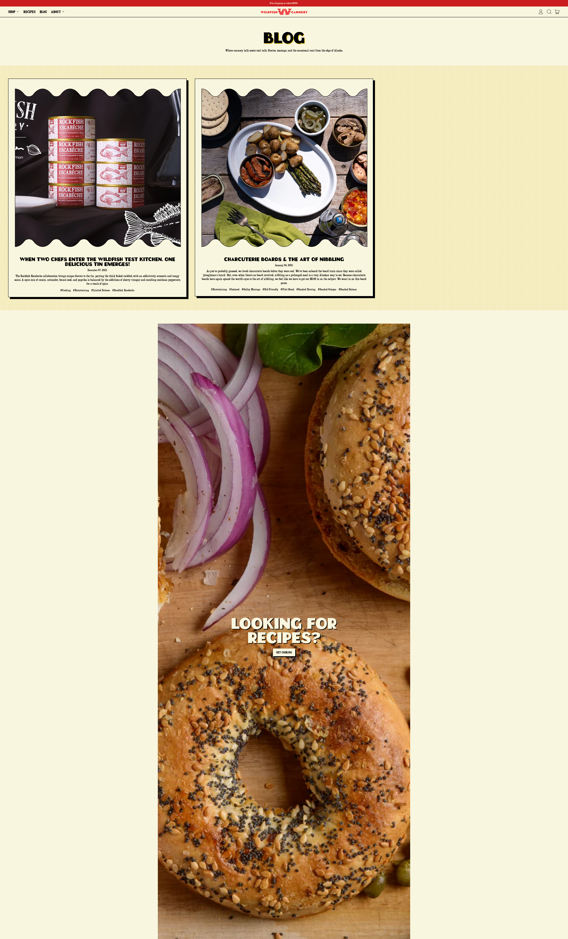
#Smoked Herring (306, 289)
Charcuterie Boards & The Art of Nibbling (284, 259)
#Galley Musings (251, 289)
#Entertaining (81, 290)
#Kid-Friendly (270, 289)
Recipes (29, 11)
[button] (549, 12)
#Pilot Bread (287, 289)
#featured (234, 289)
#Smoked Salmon (348, 289)
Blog (43, 11)
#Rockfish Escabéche (123, 290)
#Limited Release (100, 290)
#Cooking (65, 290)
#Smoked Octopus (327, 289)
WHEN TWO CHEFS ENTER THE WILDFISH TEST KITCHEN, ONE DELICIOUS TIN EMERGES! (97, 261)
